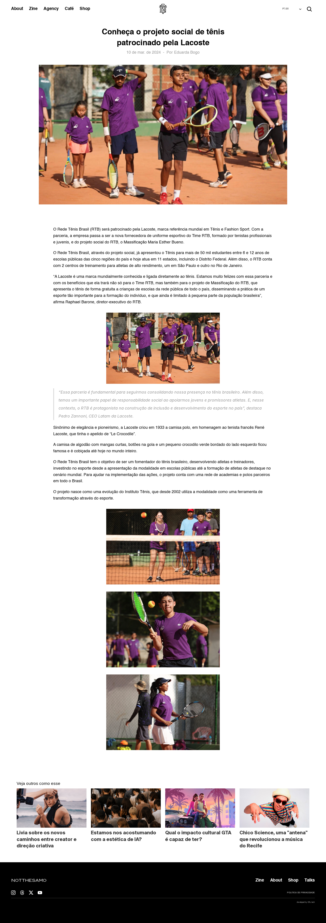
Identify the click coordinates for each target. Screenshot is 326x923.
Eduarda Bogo (187, 53)
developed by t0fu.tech (306, 902)
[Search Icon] (309, 9)
